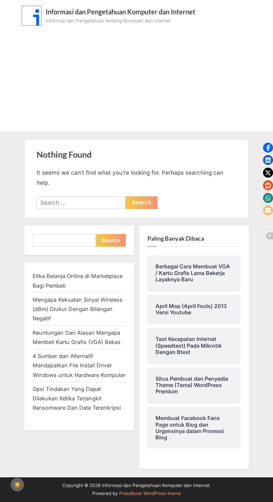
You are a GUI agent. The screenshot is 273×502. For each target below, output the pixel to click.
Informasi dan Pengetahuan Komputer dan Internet (120, 12)
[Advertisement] (136, 75)
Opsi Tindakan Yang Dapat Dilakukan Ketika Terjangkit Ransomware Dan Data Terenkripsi (77, 398)
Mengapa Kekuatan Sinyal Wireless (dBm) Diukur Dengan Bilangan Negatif (78, 309)
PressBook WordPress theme (150, 493)
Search (111, 240)
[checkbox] (17, 484)
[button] (268, 148)
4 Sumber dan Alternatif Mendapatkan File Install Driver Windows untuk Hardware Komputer (79, 365)
